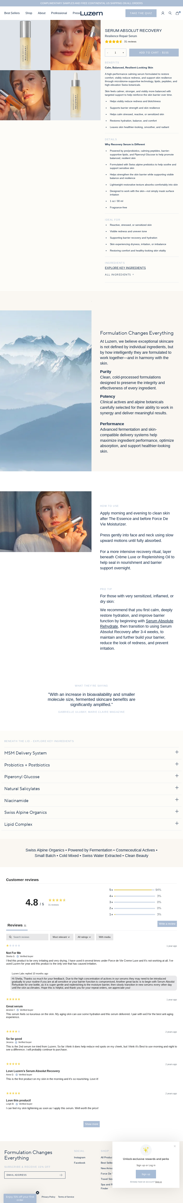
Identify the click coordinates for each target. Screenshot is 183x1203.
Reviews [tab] (17, 925)
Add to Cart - (154, 52)
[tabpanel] (91, 1032)
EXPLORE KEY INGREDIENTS (125, 267)
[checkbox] (104, 937)
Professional (59, 13)
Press (76, 13)
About (41, 13)
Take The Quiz (141, 13)
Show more (91, 1123)
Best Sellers (12, 13)
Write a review (167, 923)
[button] (135, 890)
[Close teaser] (37, 1192)
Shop (28, 13)
